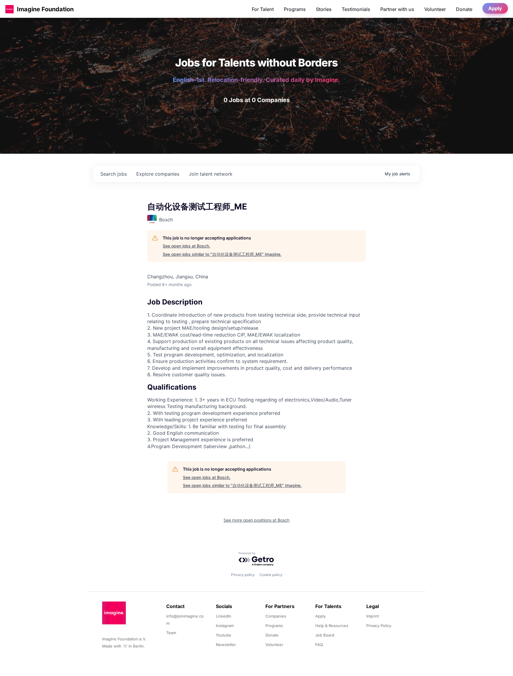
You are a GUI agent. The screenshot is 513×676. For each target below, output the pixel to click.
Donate (464, 9)
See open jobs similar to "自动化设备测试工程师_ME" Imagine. (222, 254)
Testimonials (356, 9)
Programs (295, 9)
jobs (113, 174)
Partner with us (397, 9)
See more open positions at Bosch (256, 520)
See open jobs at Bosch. (186, 245)
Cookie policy (270, 574)
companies (157, 174)
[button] (9, 9)
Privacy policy (243, 574)
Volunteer (435, 9)
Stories (324, 9)
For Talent (263, 9)
